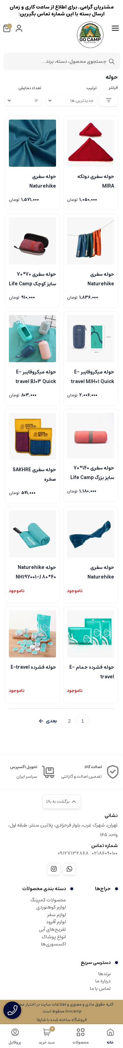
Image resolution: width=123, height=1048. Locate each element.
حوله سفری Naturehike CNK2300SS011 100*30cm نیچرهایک (34, 181)
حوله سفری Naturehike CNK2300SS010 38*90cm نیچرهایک (92, 278)
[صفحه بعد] (48, 721)
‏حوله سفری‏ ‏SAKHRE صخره (34, 474)
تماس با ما (100, 988)
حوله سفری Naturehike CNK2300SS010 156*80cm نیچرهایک (91, 571)
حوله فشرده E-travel (33, 667)
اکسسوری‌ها (53, 944)
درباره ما (103, 981)
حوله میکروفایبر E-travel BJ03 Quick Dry (36, 376)
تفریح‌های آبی (52, 929)
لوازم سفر (56, 915)
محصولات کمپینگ (48, 900)
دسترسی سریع (96, 962)
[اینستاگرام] (53, 869)
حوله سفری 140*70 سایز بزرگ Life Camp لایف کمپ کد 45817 (92, 472)
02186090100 (105, 853)
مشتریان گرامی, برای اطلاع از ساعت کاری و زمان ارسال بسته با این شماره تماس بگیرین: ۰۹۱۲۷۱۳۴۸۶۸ (62, 10)
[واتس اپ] (69, 869)
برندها (104, 974)
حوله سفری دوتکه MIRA (95, 181)
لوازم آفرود (56, 922)
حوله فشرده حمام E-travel (91, 671)
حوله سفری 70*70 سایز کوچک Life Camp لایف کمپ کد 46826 (32, 278)
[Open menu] (115, 28)
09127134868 (73, 853)
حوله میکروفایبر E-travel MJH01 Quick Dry (92, 376)
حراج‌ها (103, 888)
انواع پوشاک (54, 937)
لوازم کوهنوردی (51, 907)
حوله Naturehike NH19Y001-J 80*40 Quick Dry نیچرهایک (34, 571)
